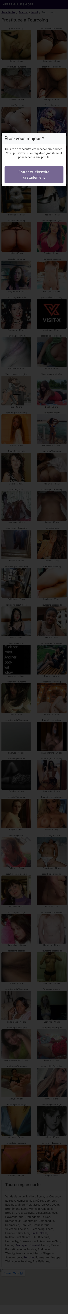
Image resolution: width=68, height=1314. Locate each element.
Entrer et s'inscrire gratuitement (34, 175)
